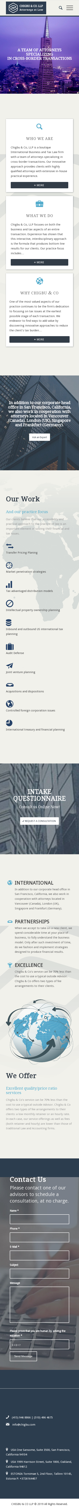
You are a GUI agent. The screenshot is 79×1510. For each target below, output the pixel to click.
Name (14, 1210)
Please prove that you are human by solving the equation (37, 1333)
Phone (15, 1228)
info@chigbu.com (23, 1424)
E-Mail (14, 1246)
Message (15, 1282)
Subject (14, 1264)
